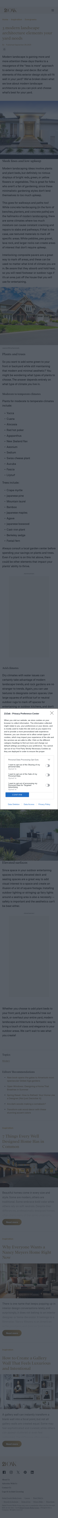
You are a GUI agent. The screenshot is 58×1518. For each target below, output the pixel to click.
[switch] (47, 765)
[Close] (52, 713)
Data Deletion (14, 804)
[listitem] (29, 759)
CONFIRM (17, 795)
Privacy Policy (44, 804)
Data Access (29, 804)
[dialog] (29, 759)
